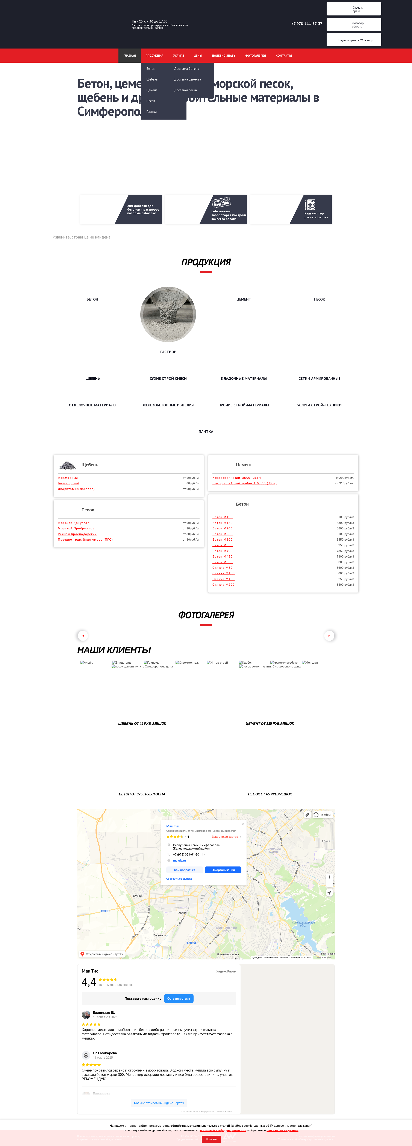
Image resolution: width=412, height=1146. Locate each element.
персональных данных (282, 1130)
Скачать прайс (358, 9)
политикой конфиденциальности (223, 1130)
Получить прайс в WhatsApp (355, 40)
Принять (211, 1139)
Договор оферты (358, 24)
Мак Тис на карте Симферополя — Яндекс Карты (206, 1111)
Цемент (152, 90)
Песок (151, 101)
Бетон (151, 69)
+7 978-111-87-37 (306, 24)
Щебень (90, 464)
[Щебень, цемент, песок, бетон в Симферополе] (82, 69)
